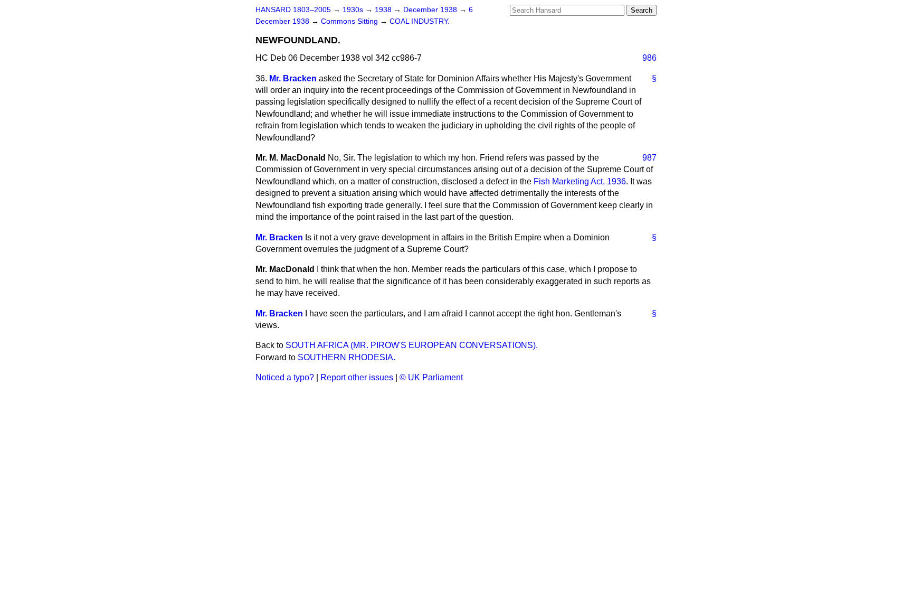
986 (649, 57)
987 (649, 157)
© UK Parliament (431, 377)
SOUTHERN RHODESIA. (346, 357)
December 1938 (431, 10)
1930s (354, 10)
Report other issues (356, 377)
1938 (384, 10)
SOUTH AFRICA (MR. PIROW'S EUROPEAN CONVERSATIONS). (412, 345)
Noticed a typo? (284, 377)
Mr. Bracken (293, 78)
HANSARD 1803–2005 (293, 10)
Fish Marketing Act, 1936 (580, 181)
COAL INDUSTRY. (420, 21)
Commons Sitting (350, 21)
